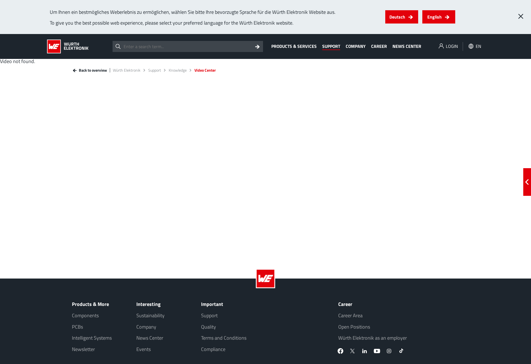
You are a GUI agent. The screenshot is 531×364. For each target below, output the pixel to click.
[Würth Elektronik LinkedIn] (365, 351)
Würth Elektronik (126, 70)
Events (143, 349)
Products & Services (294, 46)
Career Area (350, 315)
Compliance (213, 349)
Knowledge (178, 70)
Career (379, 46)
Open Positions (354, 327)
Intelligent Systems (92, 338)
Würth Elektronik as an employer (372, 338)
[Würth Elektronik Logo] (67, 46)
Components (85, 315)
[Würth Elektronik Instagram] (389, 351)
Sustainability (150, 315)
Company (356, 46)
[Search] (257, 46)
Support (331, 46)
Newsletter (83, 349)
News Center (406, 46)
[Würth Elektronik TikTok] (401, 351)
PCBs (77, 327)
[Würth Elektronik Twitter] (353, 351)
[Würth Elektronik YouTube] (377, 351)
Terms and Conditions (223, 338)
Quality (208, 327)
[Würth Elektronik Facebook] (340, 351)
